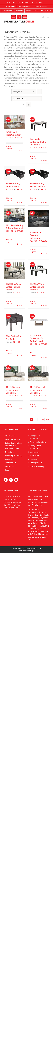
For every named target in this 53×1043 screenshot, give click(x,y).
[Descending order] (39, 91)
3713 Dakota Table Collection (13, 133)
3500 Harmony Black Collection (37, 185)
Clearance (34, 459)
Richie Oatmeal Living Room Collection (13, 390)
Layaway (9, 459)
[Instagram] (11, 480)
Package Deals (36, 462)
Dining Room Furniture (35, 447)
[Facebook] (6, 480)
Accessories (35, 455)
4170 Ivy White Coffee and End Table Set (37, 286)
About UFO (10, 436)
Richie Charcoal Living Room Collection (37, 390)
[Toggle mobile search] (43, 17)
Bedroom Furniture (38, 442)
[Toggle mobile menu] (48, 17)
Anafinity (30, 551)
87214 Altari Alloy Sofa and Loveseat (14, 226)
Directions (9, 452)
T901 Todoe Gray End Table (14, 337)
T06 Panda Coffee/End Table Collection (38, 142)
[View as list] (28, 104)
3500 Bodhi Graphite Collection (35, 235)
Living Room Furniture (35, 437)
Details (20, 151)
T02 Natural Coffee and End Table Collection (37, 338)
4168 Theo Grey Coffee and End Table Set (13, 286)
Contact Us (9, 466)
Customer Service (12, 439)
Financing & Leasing (13, 455)
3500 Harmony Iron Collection (13, 185)
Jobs (7, 470)
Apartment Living (37, 466)
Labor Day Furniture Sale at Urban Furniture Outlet (13, 446)
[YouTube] (16, 480)
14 (43, 419)
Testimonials (10, 462)
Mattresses (34, 452)
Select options (9, 147)
